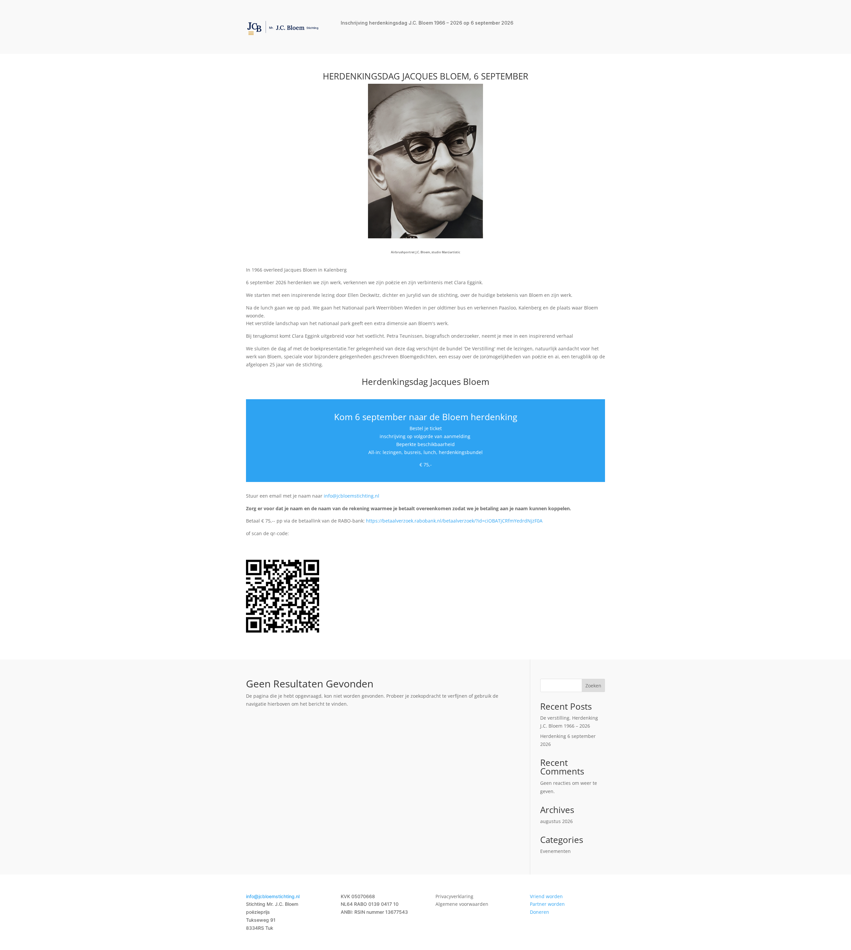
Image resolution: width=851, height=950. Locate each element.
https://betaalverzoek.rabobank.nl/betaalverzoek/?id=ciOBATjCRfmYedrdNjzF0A (454, 521)
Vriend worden (546, 896)
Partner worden (547, 904)
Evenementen (555, 851)
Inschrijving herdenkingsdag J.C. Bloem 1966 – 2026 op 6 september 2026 (427, 23)
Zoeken (593, 685)
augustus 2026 (556, 821)
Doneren (539, 912)
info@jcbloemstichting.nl (351, 496)
